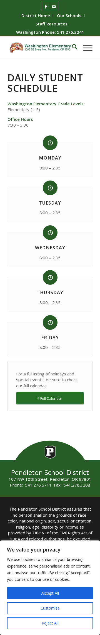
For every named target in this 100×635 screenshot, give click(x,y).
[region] (50, 587)
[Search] (71, 47)
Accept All (50, 593)
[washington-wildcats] (42, 47)
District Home (35, 15)
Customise (50, 608)
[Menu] (84, 47)
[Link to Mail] (54, 6)
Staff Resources (52, 24)
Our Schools (69, 15)
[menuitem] (36, 15)
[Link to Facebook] (46, 6)
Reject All (50, 623)
